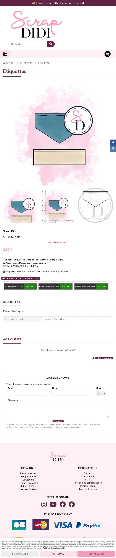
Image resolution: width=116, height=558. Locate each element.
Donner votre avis (104, 358)
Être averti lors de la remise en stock (21, 278)
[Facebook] (113, 143)
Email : (11, 388)
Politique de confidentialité (54, 548)
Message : (13, 400)
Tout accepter (96, 554)
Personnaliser (20, 554)
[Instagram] (113, 149)
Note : (99, 388)
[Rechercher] (51, 44)
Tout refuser (58, 554)
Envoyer (59, 421)
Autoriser (30, 286)
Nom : (55, 388)
